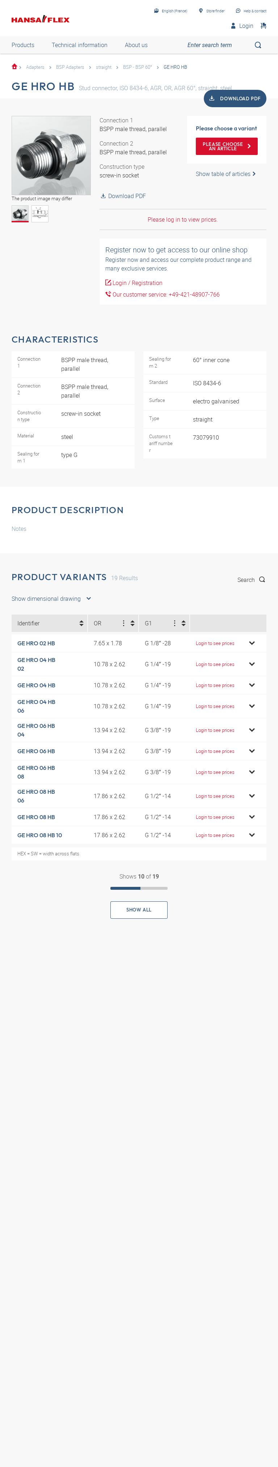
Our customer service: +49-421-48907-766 (165, 294)
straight (103, 67)
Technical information (80, 45)
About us (136, 45)
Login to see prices (215, 643)
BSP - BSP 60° (137, 67)
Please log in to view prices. (183, 219)
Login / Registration (137, 283)
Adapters (35, 67)
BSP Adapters (70, 67)
